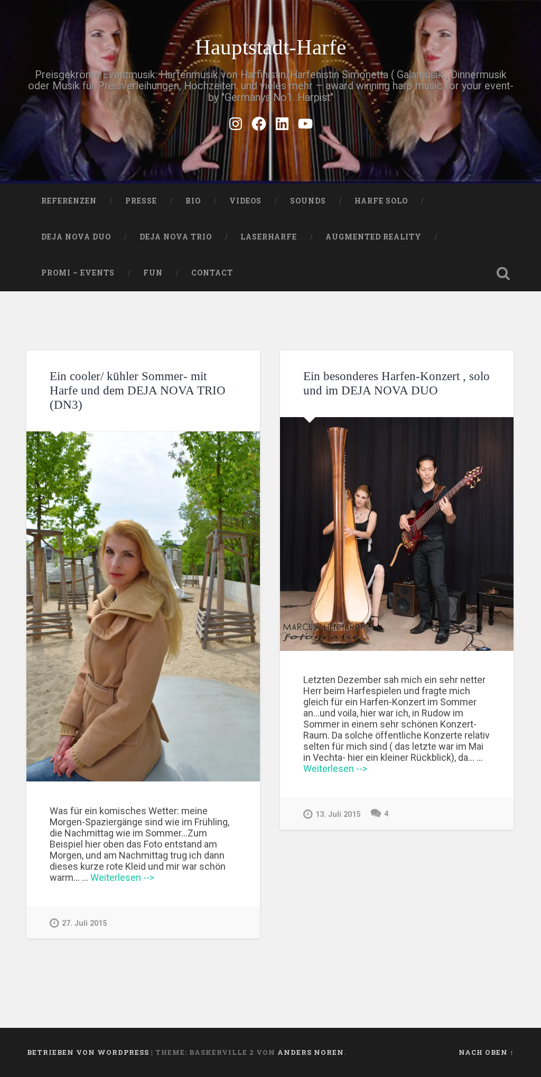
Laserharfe (268, 237)
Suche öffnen (503, 273)
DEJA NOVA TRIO (175, 237)
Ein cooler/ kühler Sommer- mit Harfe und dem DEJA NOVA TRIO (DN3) (138, 390)
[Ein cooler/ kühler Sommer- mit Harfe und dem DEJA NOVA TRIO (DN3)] (143, 606)
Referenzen (69, 201)
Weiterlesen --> (122, 877)
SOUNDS (308, 201)
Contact (212, 273)
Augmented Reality (373, 237)
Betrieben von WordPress (88, 1052)
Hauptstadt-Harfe (270, 47)
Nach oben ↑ (486, 1052)
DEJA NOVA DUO (76, 237)
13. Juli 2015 (337, 814)
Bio (193, 201)
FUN (153, 273)
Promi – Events (78, 273)
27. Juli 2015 (84, 923)
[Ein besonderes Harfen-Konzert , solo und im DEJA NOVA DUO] (397, 534)
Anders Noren (310, 1052)
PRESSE (141, 201)
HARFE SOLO (381, 201)
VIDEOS (245, 201)
